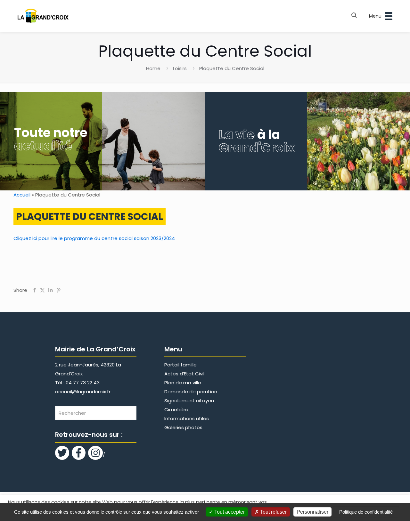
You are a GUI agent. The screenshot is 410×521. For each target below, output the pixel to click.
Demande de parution (190, 391)
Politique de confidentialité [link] (366, 512)
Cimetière (176, 409)
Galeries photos (183, 427)
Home (153, 68)
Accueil (21, 194)
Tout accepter (229, 512)
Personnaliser (312, 512)
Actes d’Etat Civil (184, 373)
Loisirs (180, 68)
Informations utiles (186, 418)
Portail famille (180, 364)
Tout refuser (273, 512)
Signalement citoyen (189, 400)
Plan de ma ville (182, 382)
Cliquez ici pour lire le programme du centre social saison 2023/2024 (94, 238)
